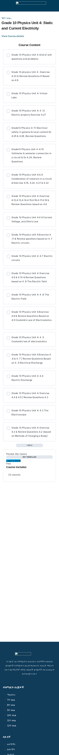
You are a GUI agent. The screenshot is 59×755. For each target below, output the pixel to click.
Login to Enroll (13, 460)
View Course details (13, 36)
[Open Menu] (5, 5)
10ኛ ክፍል (6, 18)
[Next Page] (41, 445)
